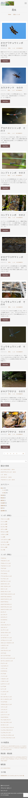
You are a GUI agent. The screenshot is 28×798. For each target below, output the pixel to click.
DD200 (2, 775)
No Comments (19, 48)
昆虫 (14, 14)
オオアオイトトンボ (5, 581)
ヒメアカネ (3, 686)
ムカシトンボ (4, 712)
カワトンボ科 (4, 529)
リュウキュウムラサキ (6, 749)
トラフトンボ (4, 668)
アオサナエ (3, 558)
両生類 (2, 495)
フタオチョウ (23, 747)
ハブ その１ (4, 474)
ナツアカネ (3, 673)
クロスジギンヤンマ (5, 625)
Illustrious (20, 793)
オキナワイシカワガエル (16, 757)
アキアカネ (3, 568)
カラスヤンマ (4, 617)
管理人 (9, 48)
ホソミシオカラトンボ (6, 699)
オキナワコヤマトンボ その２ (13, 258)
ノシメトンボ (4, 676)
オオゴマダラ (12, 746)
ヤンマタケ (20, 775)
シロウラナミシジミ (8, 747)
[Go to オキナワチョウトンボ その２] (14, 31)
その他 (3, 492)
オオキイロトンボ (5, 583)
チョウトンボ (4, 663)
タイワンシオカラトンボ (7, 660)
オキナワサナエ (4, 601)
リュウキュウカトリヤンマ (7, 727)
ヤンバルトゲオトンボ (6, 722)
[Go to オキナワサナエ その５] (14, 379)
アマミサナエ (4, 573)
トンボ (18, 14)
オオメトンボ (4, 589)
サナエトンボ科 (4, 532)
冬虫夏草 (3, 503)
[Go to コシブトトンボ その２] (14, 203)
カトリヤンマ (4, 614)
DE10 (5, 775)
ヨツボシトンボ (4, 725)
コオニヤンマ (4, 627)
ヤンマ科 (3, 549)
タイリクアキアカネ (5, 655)
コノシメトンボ (4, 635)
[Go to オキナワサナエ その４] (14, 420)
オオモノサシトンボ (5, 591)
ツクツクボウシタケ (12, 775)
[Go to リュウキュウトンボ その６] (14, 290)
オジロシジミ (18, 746)
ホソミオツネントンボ (6, 696)
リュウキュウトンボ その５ (13, 348)
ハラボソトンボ (4, 681)
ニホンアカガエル (9, 759)
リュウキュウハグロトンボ (7, 735)
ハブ (15, 759)
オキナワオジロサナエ (6, 596)
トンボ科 (3, 537)
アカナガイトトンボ (5, 566)
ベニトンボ (3, 694)
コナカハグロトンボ (5, 632)
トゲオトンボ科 (4, 534)
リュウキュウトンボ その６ (13, 303)
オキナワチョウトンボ (6, 607)
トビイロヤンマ (4, 666)
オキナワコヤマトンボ (6, 599)
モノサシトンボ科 (5, 544)
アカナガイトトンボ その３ (13, 129)
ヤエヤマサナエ (4, 717)
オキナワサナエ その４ (13, 431)
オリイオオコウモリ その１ (8, 469)
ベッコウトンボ (4, 691)
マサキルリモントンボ (6, 704)
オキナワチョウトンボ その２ (13, 44)
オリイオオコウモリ (5, 768)
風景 (2, 508)
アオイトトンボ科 (5, 519)
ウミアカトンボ (4, 578)
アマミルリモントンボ (6, 576)
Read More (5, 61)
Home (9, 14)
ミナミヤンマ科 (4, 542)
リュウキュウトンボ (5, 732)
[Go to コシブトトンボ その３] (14, 161)
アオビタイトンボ (5, 560)
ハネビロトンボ (4, 678)
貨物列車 (3, 505)
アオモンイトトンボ (5, 563)
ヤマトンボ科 (4, 547)
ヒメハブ (19, 759)
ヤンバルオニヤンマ (5, 719)
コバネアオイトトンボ (6, 637)
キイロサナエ (4, 619)
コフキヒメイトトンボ (6, 640)
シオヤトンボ (4, 648)
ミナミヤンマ (4, 709)
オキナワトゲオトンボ (6, 609)
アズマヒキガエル (5, 757)
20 (23, 453)
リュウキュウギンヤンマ (7, 730)
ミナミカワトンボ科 (5, 539)
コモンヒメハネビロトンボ (7, 642)
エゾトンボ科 (4, 524)
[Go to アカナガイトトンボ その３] (14, 116)
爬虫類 (2, 498)
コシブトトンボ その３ (13, 172)
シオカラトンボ (4, 645)
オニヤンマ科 (4, 526)
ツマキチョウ (16, 747)
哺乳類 (2, 500)
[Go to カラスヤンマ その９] (14, 76)
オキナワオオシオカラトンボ (8, 594)
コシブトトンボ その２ (13, 215)
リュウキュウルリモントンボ (8, 737)
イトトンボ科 (4, 521)
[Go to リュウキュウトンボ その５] (14, 335)
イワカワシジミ (4, 746)
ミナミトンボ (4, 707)
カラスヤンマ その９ (12, 87)
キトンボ (3, 622)
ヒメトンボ (3, 689)
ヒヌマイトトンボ (5, 684)
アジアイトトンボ (5, 571)
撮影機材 (3, 510)
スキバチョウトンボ (5, 650)
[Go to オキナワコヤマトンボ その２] (14, 245)
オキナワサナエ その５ (13, 391)
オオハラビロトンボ (5, 586)
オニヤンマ (3, 612)
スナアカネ (3, 653)
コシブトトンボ (4, 630)
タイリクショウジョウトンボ (8, 658)
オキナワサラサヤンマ (6, 604)
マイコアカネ (4, 701)
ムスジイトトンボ (5, 714)
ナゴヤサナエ (4, 671)
